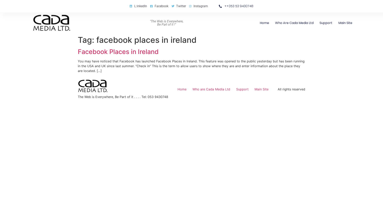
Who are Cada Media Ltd (294, 23)
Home (264, 23)
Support (326, 23)
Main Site (345, 23)
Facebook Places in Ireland (118, 52)
